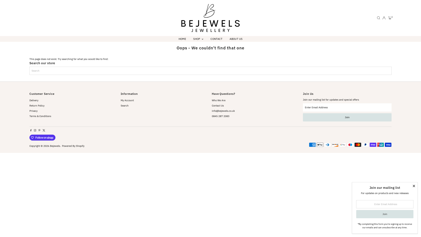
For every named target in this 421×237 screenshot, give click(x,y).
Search (125, 105)
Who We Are (218, 100)
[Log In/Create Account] (384, 17)
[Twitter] (44, 131)
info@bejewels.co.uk (223, 110)
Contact (216, 38)
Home (182, 38)
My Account (127, 100)
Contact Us (218, 105)
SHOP (197, 38)
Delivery (33, 100)
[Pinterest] (39, 131)
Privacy (33, 110)
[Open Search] (378, 17)
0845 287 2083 (220, 116)
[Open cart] (390, 17)
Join (347, 117)
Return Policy (36, 105)
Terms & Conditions (40, 116)
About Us (236, 38)
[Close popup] (414, 186)
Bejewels (55, 145)
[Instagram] (35, 131)
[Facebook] (30, 131)
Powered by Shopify (73, 145)
